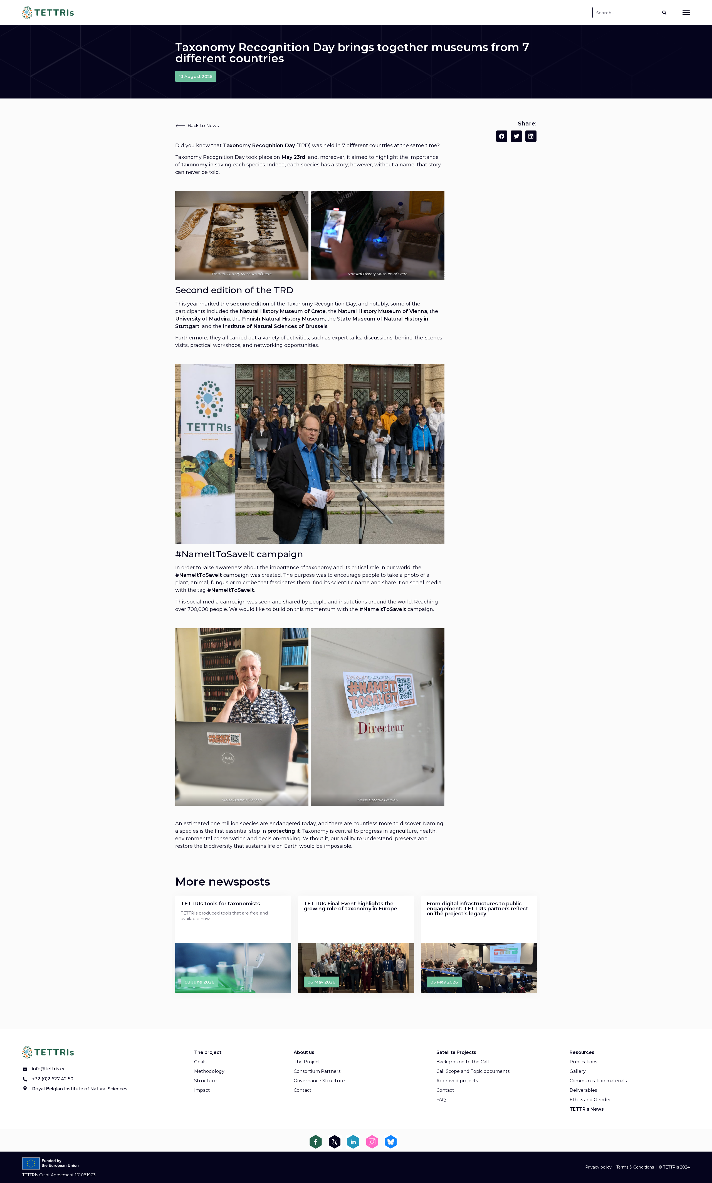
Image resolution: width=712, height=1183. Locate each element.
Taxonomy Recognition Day (210, 157)
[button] (195, 76)
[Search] (664, 12)
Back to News (203, 125)
